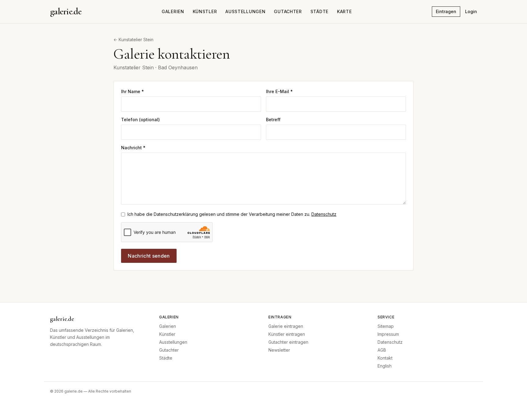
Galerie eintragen (285, 326)
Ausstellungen (245, 11)
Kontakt (385, 358)
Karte (344, 11)
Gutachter (288, 11)
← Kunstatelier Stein (133, 39)
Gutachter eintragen (288, 342)
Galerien (173, 11)
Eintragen (446, 11)
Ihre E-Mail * (279, 91)
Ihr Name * (132, 91)
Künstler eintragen (286, 334)
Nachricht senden (149, 256)
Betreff (273, 119)
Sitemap (386, 326)
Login (471, 11)
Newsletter (279, 350)
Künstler (205, 11)
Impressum (388, 334)
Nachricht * (133, 147)
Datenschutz (323, 214)
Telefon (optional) (140, 119)
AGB (382, 350)
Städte (319, 11)
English (385, 365)
